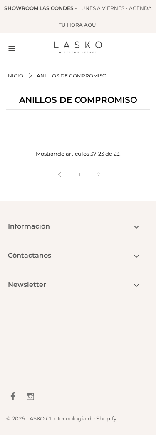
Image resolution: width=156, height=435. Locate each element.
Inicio (14, 75)
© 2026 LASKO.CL (29, 418)
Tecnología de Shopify (86, 418)
